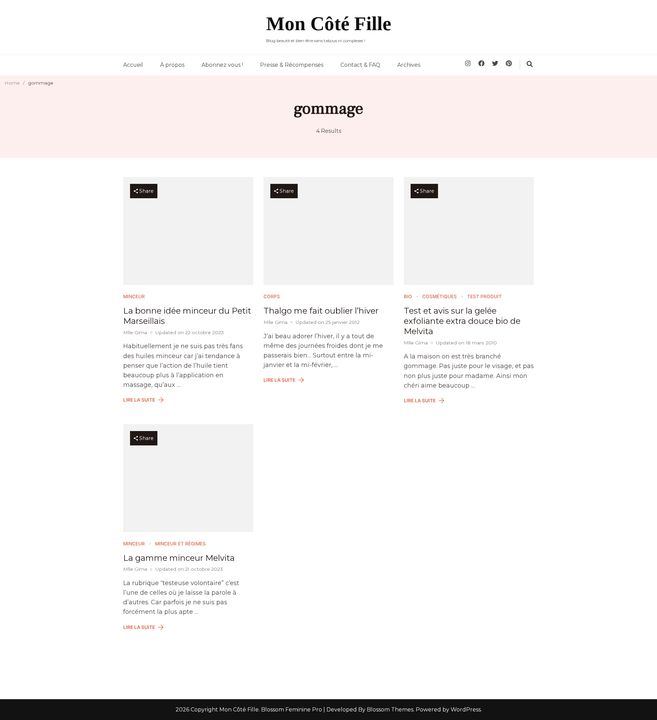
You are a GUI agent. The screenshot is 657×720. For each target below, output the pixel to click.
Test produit (484, 296)
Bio (408, 296)
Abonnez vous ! (222, 65)
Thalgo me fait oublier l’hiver (320, 311)
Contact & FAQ (360, 65)
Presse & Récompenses (291, 65)
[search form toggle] (530, 64)
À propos (172, 65)
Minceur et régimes (180, 543)
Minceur (134, 296)
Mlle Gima (135, 332)
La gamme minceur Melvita (179, 558)
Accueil (133, 65)
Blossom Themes (389, 709)
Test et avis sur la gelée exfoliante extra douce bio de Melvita (462, 321)
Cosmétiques (439, 296)
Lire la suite (139, 400)
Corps (271, 296)
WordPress (466, 709)
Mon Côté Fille (328, 23)
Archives (408, 65)
